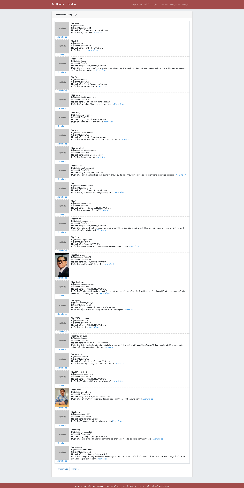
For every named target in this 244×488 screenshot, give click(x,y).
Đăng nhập (175, 4)
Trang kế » (75, 469)
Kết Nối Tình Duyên (148, 4)
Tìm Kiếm (163, 4)
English (134, 4)
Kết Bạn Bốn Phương (63, 4)
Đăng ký (185, 4)
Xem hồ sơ (62, 37)
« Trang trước (62, 469)
